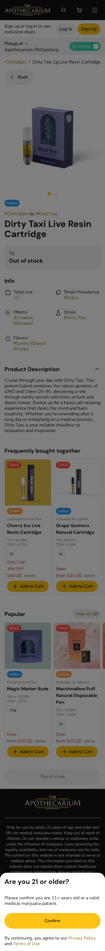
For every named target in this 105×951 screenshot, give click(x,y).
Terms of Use (26, 944)
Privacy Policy (82, 938)
